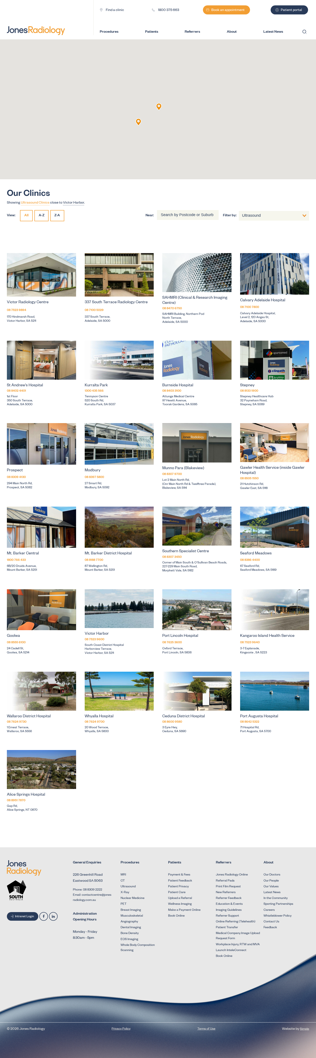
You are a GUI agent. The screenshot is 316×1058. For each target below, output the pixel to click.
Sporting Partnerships (278, 904)
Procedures (109, 32)
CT (123, 881)
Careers (269, 910)
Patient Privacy (178, 887)
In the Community (276, 898)
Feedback (270, 928)
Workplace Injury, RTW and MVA (238, 945)
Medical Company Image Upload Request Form (238, 936)
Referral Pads (225, 881)
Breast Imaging (131, 910)
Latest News (272, 892)
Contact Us (271, 922)
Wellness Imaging (180, 904)
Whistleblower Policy (277, 916)
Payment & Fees (179, 875)
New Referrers (226, 892)
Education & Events (229, 904)
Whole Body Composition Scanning (138, 948)
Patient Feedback (180, 881)
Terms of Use (206, 1029)
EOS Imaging (129, 939)
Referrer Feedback (229, 898)
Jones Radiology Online (232, 875)
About (232, 32)
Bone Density (130, 933)
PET (123, 904)
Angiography (129, 922)
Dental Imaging (131, 928)
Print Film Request (228, 887)
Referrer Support (227, 916)
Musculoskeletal (132, 916)
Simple (304, 1029)
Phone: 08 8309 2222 (87, 890)
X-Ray (125, 892)
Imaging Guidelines (229, 910)
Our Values (271, 887)
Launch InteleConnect (231, 950)
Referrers (192, 32)
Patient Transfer (227, 928)
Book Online (176, 916)
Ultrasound (128, 887)
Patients (151, 32)
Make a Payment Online (184, 910)
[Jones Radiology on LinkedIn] (53, 916)
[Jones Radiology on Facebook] (43, 916)
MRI (123, 875)
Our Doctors (272, 875)
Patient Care (177, 892)
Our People (271, 881)
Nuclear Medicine (132, 898)
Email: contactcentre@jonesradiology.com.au (92, 898)
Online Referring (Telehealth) (235, 922)
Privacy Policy (121, 1029)
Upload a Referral (180, 898)
